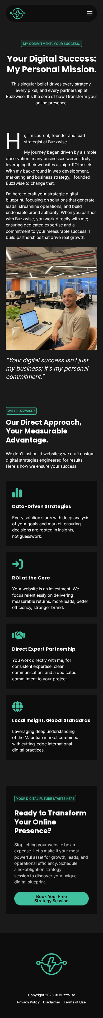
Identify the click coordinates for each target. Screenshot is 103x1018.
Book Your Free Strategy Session (51, 898)
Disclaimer (51, 1002)
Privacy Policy (28, 1002)
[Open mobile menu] (89, 13)
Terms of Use (75, 1002)
